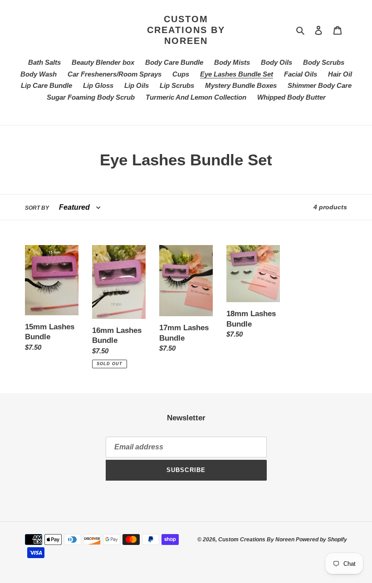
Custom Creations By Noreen (186, 30)
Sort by (37, 208)
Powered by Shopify (321, 539)
